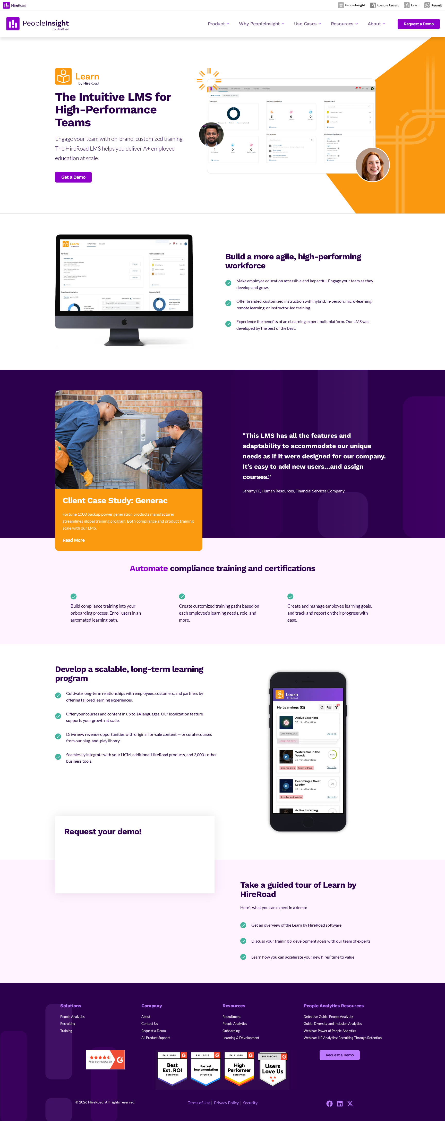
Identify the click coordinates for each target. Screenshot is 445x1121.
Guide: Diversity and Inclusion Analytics (333, 1023)
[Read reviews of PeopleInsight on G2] (105, 1060)
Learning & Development (240, 1038)
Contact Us (149, 1023)
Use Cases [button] (305, 23)
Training (66, 1031)
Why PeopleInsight (259, 23)
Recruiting (67, 1023)
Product (216, 23)
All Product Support (155, 1038)
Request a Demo (153, 1031)
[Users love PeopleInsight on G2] (273, 1085)
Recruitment (231, 1017)
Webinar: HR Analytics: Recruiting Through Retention (343, 1038)
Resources (342, 23)
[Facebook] (329, 1103)
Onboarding (231, 1031)
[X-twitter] (350, 1103)
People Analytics (72, 1017)
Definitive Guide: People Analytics (329, 1017)
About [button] (374, 23)
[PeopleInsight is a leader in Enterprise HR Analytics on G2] (172, 1085)
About (145, 1017)
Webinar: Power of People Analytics (330, 1031)
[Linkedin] (339, 1103)
